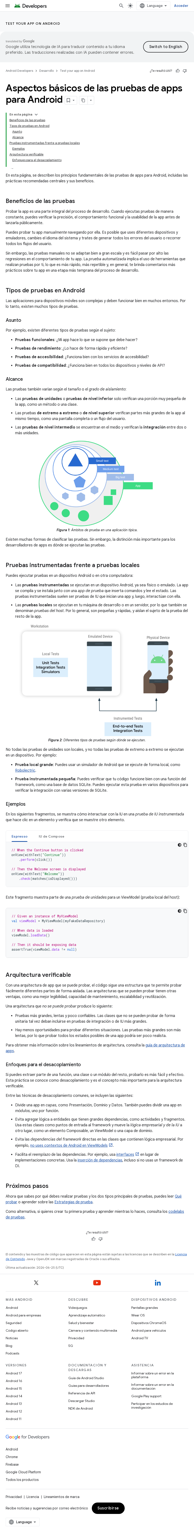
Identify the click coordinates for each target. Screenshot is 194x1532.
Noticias (12, 1338)
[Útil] (177, 70)
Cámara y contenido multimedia (92, 1330)
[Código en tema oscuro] (179, 845)
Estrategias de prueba (73, 1202)
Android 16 (14, 1381)
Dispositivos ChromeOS (148, 1323)
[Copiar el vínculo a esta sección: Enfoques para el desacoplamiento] (85, 1065)
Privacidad (76, 1338)
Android (12, 1308)
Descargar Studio (81, 1401)
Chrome (12, 1457)
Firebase (12, 1464)
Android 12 (14, 1411)
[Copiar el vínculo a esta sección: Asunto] (26, 320)
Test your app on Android (33, 23)
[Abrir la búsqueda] (121, 6)
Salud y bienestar (81, 1323)
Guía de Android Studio (86, 1378)
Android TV (139, 1338)
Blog (9, 1346)
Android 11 (14, 1419)
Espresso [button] (19, 836)
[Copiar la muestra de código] (185, 845)
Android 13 (14, 1404)
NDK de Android (80, 1408)
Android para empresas (23, 1315)
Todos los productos (22, 1480)
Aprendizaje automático (86, 1315)
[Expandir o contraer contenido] (36, 114)
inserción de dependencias (100, 1160)
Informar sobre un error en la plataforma (152, 1375)
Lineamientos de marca (61, 1497)
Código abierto (17, 1330)
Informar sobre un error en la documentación (152, 1387)
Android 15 (14, 1388)
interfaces (125, 1154)
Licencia (32, 1497)
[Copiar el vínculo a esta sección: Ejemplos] (30, 804)
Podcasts (12, 1353)
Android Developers (19, 71)
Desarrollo (46, 71)
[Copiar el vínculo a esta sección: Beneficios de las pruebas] (79, 201)
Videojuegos (77, 1308)
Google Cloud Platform (23, 1472)
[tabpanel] (97, 864)
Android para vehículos (148, 1330)
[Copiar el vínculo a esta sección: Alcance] (27, 379)
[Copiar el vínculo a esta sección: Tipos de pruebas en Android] (89, 291)
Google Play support (146, 1396)
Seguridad (14, 1323)
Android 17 (14, 1373)
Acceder (181, 6)
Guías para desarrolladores (88, 1385)
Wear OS (138, 1315)
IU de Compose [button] (51, 836)
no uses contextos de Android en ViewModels (69, 1145)
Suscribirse (108, 1508)
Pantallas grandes (144, 1308)
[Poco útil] (184, 70)
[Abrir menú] (7, 5)
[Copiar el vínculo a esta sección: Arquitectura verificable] (75, 975)
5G (70, 1346)
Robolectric (25, 770)
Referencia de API (81, 1393)
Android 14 (14, 1396)
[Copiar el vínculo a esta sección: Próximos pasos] (53, 1186)
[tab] (19, 836)
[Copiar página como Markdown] (83, 100)
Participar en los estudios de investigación (152, 1406)
